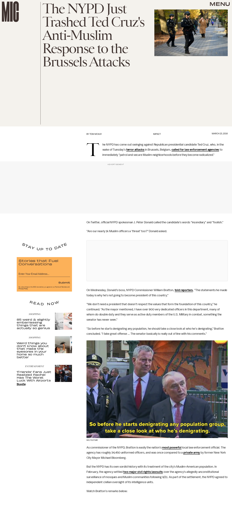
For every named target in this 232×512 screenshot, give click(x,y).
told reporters (184, 290)
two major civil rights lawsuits (143, 471)
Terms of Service (61, 287)
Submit (64, 282)
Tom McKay (95, 134)
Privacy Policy (23, 289)
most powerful (171, 447)
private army (191, 452)
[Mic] (10, 11)
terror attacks (135, 149)
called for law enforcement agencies (195, 149)
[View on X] (157, 261)
